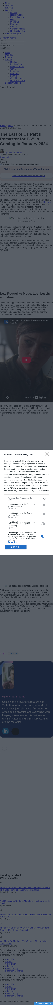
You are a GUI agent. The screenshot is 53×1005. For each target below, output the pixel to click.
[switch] (43, 505)
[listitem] (26, 499)
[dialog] (26, 502)
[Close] (48, 454)
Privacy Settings (44, 1003)
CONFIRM (16, 547)
